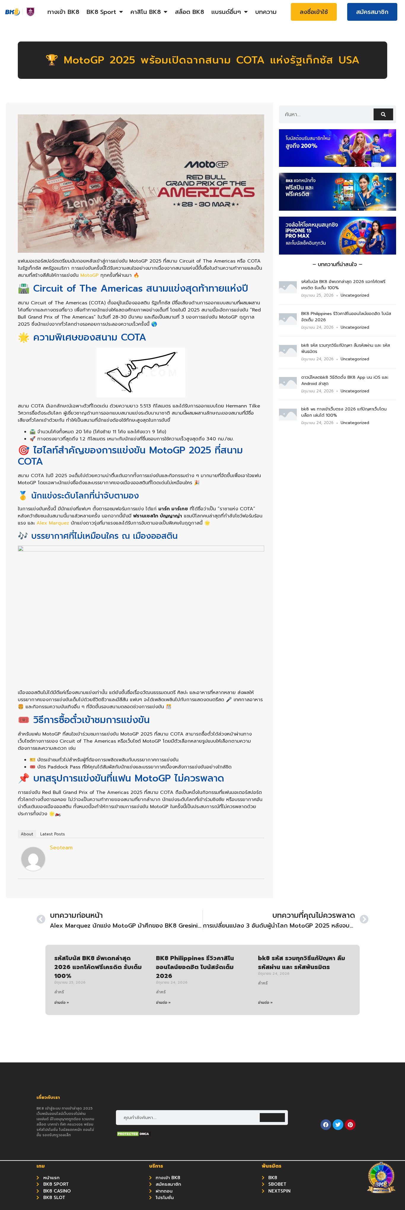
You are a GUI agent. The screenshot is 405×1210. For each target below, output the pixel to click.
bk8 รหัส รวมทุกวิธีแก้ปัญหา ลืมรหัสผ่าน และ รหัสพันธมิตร (301, 962)
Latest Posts (52, 834)
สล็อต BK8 (189, 11)
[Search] (383, 114)
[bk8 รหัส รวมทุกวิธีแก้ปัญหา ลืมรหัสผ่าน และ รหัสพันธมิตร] (288, 355)
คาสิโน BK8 (145, 11)
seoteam (61, 847)
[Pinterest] (350, 1124)
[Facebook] (326, 1124)
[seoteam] (33, 869)
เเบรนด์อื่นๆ (226, 11)
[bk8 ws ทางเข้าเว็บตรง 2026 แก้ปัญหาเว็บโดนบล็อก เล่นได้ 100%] (288, 419)
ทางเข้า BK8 (63, 11)
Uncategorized (355, 295)
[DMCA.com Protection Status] (134, 1135)
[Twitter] (338, 1124)
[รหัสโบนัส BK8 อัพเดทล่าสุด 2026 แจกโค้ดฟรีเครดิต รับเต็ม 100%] (288, 291)
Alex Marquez (52, 523)
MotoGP (89, 275)
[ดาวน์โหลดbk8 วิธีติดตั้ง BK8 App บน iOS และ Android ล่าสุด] (288, 387)
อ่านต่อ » (61, 1002)
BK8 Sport (101, 11)
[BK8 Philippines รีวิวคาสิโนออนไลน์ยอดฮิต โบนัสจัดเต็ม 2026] (288, 323)
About (27, 834)
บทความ (266, 11)
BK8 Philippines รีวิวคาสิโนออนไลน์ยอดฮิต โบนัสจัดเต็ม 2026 (195, 967)
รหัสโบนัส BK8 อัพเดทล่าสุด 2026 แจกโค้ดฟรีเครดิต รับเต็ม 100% (98, 967)
